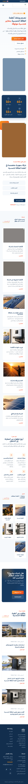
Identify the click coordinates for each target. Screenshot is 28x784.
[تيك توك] (6, 769)
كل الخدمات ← (6, 221)
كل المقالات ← (5, 616)
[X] (10, 769)
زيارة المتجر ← (6, 498)
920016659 (22, 1)
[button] (3, 5)
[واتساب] (10, 773)
